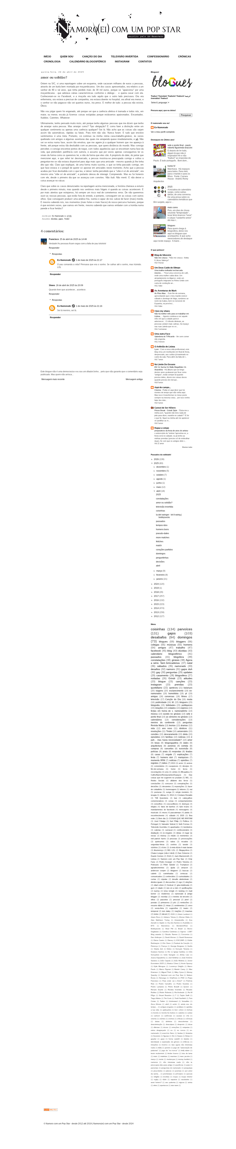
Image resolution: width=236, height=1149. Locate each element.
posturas (158, 792)
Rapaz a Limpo (161, 428)
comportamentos (185, 801)
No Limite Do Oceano (164, 364)
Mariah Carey (179, 969)
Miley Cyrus (179, 972)
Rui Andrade (179, 992)
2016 (156, 600)
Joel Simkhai (173, 958)
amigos (162, 647)
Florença (154, 946)
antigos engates (167, 1007)
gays (162, 1039)
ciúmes (162, 1019)
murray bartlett (184, 1059)
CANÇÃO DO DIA (92, 56)
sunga (168, 792)
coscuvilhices (172, 804)
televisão (155, 699)
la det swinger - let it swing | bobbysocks (169, 516)
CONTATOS (145, 61)
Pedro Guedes (183, 984)
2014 (156, 608)
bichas (189, 1010)
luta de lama (187, 1053)
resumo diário (156, 905)
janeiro (159, 579)
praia (165, 751)
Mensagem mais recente (53, 379)
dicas (190, 1024)
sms (167, 772)
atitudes (188, 678)
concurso (169, 783)
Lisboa (153, 859)
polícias (154, 751)
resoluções (156, 731)
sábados (162, 666)
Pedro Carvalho (165, 984)
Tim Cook (167, 998)
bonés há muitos (168, 1013)
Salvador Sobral (168, 824)
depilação (155, 833)
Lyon (156, 349)
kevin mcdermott (157, 1053)
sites (155, 1085)
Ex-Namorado (64, 260)
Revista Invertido (175, 990)
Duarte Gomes (157, 856)
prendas (179, 684)
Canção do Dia (173, 699)
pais (188, 1065)
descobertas (183, 1021)
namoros (154, 1062)
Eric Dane (167, 943)
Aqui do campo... (162, 387)
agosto (159, 479)
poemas (178, 1071)
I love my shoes (162, 311)
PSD (182, 978)
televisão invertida (164, 507)
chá (187, 1016)
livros (185, 769)
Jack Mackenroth (181, 856)
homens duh (167, 757)
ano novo (167, 728)
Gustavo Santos (157, 952)
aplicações (167, 1010)
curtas (153, 879)
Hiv (169, 952)
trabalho (180, 647)
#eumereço (158, 850)
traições (178, 911)
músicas (171, 644)
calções (181, 1013)
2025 (156, 463)
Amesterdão (179, 920)
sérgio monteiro (182, 792)
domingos (160, 553)
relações (159, 708)
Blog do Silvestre (162, 255)
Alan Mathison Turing (160, 920)
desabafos (159, 637)
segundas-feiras (157, 844)
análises (180, 1007)
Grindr (171, 678)
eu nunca (181, 1030)
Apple (161, 923)
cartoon (157, 1016)
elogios (154, 807)
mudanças (171, 1059)
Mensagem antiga (134, 379)
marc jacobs (185, 1056)
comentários (159, 766)
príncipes (179, 1074)
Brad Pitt (169, 929)
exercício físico (168, 1033)
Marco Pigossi (165, 969)
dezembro (161, 467)
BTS (152, 926)
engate (169, 754)
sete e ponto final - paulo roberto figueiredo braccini (180, 146)
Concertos (185, 934)
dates (185, 743)
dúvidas (54, 219)
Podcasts (155, 865)
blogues (171, 225)
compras (155, 748)
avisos (189, 763)
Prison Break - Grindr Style (166, 410)
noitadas (155, 678)
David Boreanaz (185, 937)
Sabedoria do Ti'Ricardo (164, 336)
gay (158, 672)
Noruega (162, 978)
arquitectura (156, 746)
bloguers (184, 702)
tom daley (166, 911)
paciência (179, 1065)
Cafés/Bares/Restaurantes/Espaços (166, 775)
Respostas (57, 254)
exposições (179, 786)
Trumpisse (184, 865)
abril (158, 491)
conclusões (156, 783)
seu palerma (170, 1082)
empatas (186, 1027)
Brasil (180, 929)
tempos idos (161, 525)
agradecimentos (157, 868)
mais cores (173, 207)
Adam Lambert (184, 914)
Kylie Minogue (159, 966)
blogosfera (181, 675)
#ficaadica (185, 772)
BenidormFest (182, 926)
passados (160, 521)
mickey (163, 836)
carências (168, 1016)
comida (184, 746)
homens (187, 644)
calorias (157, 830)
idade (160, 888)
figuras (166, 1036)
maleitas (164, 1056)
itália (160, 1048)
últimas (163, 795)
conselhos (158, 804)
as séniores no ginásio (177, 717)
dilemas (157, 1027)
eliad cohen (159, 885)
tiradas (189, 751)
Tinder (66, 219)
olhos (153, 900)
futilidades (171, 705)
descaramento (171, 734)
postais (154, 902)
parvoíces (185, 629)
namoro (170, 669)
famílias (169, 737)
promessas (167, 1074)
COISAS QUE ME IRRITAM (180, 818)
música (154, 714)
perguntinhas (162, 558)
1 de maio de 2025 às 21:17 (89, 260)
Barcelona (165, 926)
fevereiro (160, 575)
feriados (189, 1033)
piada (187, 812)
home (173, 769)
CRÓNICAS (184, 56)
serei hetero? (156, 1082)
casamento (162, 675)
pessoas (173, 839)
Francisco (54, 239)
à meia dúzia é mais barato (181, 847)
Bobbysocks (156, 929)
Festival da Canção (182, 943)
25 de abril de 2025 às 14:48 (73, 239)
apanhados (175, 827)
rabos (172, 842)
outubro (160, 475)
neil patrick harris (158, 839)
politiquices (187, 705)
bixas (157, 743)
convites (155, 734)
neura (164, 812)
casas (157, 754)
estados (172, 708)
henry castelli (174, 1039)
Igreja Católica (179, 952)
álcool (164, 914)
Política (186, 821)
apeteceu (173, 688)
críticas (180, 1019)
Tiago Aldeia (156, 998)
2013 (156, 612)
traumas (188, 911)
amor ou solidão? (164, 502)
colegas (155, 644)
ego (180, 882)
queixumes (159, 842)
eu (172, 1030)
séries (174, 772)
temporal (154, 911)
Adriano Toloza (170, 917)
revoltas (166, 1077)
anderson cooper (158, 871)
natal (189, 663)
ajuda (173, 868)
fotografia (155, 705)
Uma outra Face (162, 334)
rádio (165, 1079)
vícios (163, 847)
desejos (185, 766)
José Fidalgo (160, 821)
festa (153, 757)
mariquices (183, 757)
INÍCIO (47, 56)
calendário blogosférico (166, 653)
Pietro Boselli (173, 987)
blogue (162, 681)
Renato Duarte (157, 990)
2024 (156, 584)
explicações (182, 754)
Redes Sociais (157, 781)
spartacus (164, 1085)
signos (181, 1082)
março (159, 571)
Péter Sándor (169, 865)
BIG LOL (171, 850)
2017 (156, 596)
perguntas (171, 672)
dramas (184, 725)
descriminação (156, 1024)
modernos (165, 894)
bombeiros (187, 827)
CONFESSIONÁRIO (158, 56)
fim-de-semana (157, 769)
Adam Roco (155, 917)
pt (186, 693)
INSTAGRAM (122, 61)
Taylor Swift (184, 995)
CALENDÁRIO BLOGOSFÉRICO (87, 61)
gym (152, 888)
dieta (185, 734)
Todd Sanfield (180, 998)
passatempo (176, 812)
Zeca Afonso (156, 1004)
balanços (188, 688)
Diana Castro (159, 940)
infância (186, 1042)
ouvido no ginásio (172, 714)
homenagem (171, 789)
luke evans (184, 807)
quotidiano (156, 687)
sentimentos (179, 905)
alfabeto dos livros (179, 781)
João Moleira (179, 961)
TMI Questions (161, 798)
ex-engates (167, 833)
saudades (185, 1079)
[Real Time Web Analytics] (51, 1110)
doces (165, 1027)
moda (189, 699)
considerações (179, 720)
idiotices (183, 728)
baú (175, 798)
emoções (175, 1027)
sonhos (174, 844)
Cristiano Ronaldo (184, 795)
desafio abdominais (180, 879)
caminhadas (168, 873)
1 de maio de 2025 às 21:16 (89, 306)
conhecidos (170, 876)
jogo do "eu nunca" (170, 1050)
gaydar (153, 1039)
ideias (178, 833)
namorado (180, 666)
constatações (162, 498)
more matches (162, 537)
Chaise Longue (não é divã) (162, 853)
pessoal (176, 900)
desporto (181, 1024)
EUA (169, 856)
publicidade (161, 702)
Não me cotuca (161, 258)
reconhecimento (157, 815)
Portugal (154, 824)
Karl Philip (174, 821)
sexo (190, 905)
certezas (184, 873)
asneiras (172, 746)
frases (179, 1036)
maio (159, 487)
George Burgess (177, 946)
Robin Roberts (165, 992)
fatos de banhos (168, 807)
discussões (170, 882)
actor (181, 763)
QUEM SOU (66, 56)
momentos (184, 836)
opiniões (185, 760)
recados (184, 842)
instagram (156, 684)
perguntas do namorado (171, 1068)
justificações (187, 888)
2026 (156, 459)
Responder (54, 248)
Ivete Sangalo (169, 955)
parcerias (154, 1068)
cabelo (153, 873)
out (191, 789)
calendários (156, 720)
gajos (61, 219)
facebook (156, 650)
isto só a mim (172, 888)
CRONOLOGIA (52, 61)
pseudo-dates (162, 533)
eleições (188, 882)
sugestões (173, 908)
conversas (169, 696)
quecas (189, 1074)
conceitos (168, 748)
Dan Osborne (183, 853)
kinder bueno (173, 1053)
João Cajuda (165, 961)
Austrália (186, 923)
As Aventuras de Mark (165, 290)
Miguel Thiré (166, 972)
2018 (156, 592)
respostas (176, 751)
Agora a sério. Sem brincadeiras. (171, 661)
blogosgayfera (171, 743)
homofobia (173, 693)
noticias (182, 737)
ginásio (176, 660)
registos (154, 763)
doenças (185, 804)
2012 (156, 616)
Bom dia (161, 818)
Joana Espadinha (158, 958)
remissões (184, 902)
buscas (185, 871)
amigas (154, 696)
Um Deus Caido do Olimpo (167, 268)
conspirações (183, 783)
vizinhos (154, 847)
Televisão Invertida (159, 827)
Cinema (157, 390)
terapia (154, 795)
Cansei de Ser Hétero (165, 408)
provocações (186, 839)
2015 (170, 187)
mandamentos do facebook (163, 810)
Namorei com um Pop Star (172, 975)
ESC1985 (180, 940)
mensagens (184, 810)
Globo (169, 949)
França (164, 946)
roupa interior (186, 1077)
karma (156, 891)
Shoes (52, 285)
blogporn (174, 871)
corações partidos (164, 549)
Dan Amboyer (156, 937)
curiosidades (184, 876)
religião (156, 1077)
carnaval (168, 830)
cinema (154, 1019)
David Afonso (170, 937)
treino (156, 914)
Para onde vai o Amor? (172, 981)
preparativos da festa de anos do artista (171, 431)
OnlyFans (173, 978)
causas (179, 1016)
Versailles (185, 1001)
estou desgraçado (158, 1030)
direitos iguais (156, 882)
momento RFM (158, 760)
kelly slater (185, 1050)
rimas (168, 905)
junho (159, 483)
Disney (170, 940)
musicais (154, 812)
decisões (160, 562)
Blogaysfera (184, 850)
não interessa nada (172, 1062)
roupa (175, 1077)
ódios (164, 763)
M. (173, 702)
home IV (171, 166)
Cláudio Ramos (171, 934)
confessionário (183, 830)
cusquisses (173, 766)
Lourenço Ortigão (176, 966)
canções (180, 681)
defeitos (169, 1021)
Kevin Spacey (186, 963)
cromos (171, 1019)
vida (153, 728)
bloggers (181, 641)
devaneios (166, 786)
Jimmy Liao (184, 955)
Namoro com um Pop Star (172, 859)
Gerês (189, 946)
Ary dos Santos (173, 923)
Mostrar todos (187, 447)
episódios (155, 737)
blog (169, 650)
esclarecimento (176, 691)
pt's (174, 902)
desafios (155, 669)
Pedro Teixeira (183, 862)
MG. (187, 778)
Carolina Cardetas (169, 932)
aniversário (182, 731)
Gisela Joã (158, 949)
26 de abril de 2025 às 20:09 (69, 285)
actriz (175, 1004)
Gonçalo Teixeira (182, 949)
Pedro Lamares (157, 987)
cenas (171, 801)
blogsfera (179, 657)
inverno (165, 1045)
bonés (155, 1013)
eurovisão (183, 748)
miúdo (173, 836)
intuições (154, 1045)
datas (157, 1021)
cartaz (189, 1013)
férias (187, 1036)
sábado (172, 815)
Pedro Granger (165, 862)
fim (173, 1036)
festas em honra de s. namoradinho (169, 711)
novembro (161, 471)
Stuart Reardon (165, 995)
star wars (174, 1085)
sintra (190, 1082)
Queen (186, 987)
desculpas (170, 1024)
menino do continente (163, 722)
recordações (156, 772)
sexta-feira (159, 908)
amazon (184, 868)
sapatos (174, 1079)
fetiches (159, 541)
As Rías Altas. (160, 293)
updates (187, 672)
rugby (156, 1079)
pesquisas (188, 1068)
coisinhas (160, 511)
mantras (173, 1056)
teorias (172, 725)
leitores (183, 789)
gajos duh (186, 669)
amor (189, 740)
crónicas (189, 1019)
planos (168, 1071)
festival (170, 885)
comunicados (156, 876)
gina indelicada (183, 885)
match (159, 545)
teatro (185, 908)
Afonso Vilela (184, 917)
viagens (159, 691)
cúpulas (164, 879)
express (184, 708)
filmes (184, 696)
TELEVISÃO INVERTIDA (124, 56)
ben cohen (179, 1010)
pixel (186, 900)
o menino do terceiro (180, 897)
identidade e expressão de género (165, 1042)
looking (182, 891)
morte (161, 1059)
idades (186, 1039)
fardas (180, 1033)
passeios (164, 900)
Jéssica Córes (172, 963)
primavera (165, 902)
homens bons (162, 529)
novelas (164, 897)
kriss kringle (169, 891)
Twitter (162, 1001)
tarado (185, 844)
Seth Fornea (184, 824)
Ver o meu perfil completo (163, 132)
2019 (156, 588)
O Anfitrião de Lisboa (164, 346)
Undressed (173, 1001)
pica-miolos (158, 1071)
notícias (173, 760)
